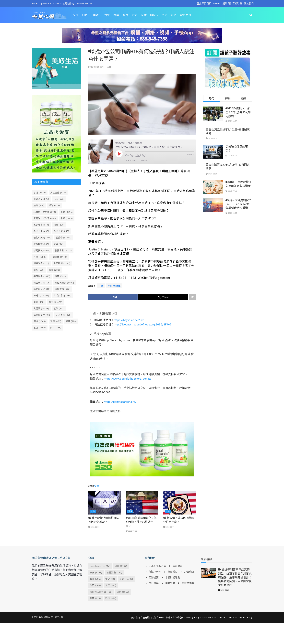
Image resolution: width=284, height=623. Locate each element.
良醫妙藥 (41, 308)
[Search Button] (250, 15)
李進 (39, 270)
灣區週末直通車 (101, 592)
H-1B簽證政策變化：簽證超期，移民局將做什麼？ (141, 522)
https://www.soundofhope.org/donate (127, 378)
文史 (164, 15)
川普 (59, 225)
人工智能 (58, 192)
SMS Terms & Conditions (213, 617)
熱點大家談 (64, 282)
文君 (59, 244)
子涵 (66, 218)
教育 (125, 15)
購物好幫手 (42, 315)
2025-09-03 (224, 590)
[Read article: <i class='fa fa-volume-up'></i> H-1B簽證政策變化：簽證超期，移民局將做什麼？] (142, 503)
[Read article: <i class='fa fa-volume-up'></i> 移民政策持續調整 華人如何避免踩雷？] (104, 503)
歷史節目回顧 (204, 3)
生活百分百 (62, 295)
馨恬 (71, 321)
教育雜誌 (41, 244)
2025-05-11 (169, 527)
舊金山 (55, 302)
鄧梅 (40, 321)
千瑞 (54, 205)
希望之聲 (61, 231)
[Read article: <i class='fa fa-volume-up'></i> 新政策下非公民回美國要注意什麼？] (179, 503)
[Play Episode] (119, 153)
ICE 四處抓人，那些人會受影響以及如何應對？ (238, 112)
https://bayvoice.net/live (129, 320)
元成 (59, 199)
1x (138, 155)
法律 (144, 15)
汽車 (107, 15)
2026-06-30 (94, 527)
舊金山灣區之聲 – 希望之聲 (51, 617)
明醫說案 (41, 263)
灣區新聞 (42, 282)
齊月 (55, 327)
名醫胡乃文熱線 (45, 212)
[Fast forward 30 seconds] (143, 155)
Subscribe (131, 160)
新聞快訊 (42, 250)
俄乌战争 (41, 199)
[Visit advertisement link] (142, 38)
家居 (116, 15)
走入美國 (63, 315)
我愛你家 (63, 237)
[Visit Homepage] (49, 15)
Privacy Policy (192, 617)
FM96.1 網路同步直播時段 (227, 3)
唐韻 (66, 212)
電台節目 (185, 15)
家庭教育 (41, 225)
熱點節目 (42, 289)
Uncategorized (100, 566)
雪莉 (55, 321)
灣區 (60, 276)
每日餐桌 (42, 276)
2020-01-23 (93, 67)
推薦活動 (114, 572)
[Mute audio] (127, 155)
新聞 (84, 15)
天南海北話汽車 (45, 218)
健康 (134, 15)
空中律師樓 (114, 286)
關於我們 (249, 3)
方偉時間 (58, 257)
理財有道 (63, 289)
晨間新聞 (62, 263)
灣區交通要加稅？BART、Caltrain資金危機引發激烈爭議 (238, 204)
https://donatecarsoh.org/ (120, 401)
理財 (95, 15)
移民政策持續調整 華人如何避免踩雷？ (104, 520)
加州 (39, 205)
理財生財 (41, 295)
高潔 (40, 327)
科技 (153, 15)
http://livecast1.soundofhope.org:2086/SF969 (142, 324)
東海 (54, 270)
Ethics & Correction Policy (240, 617)
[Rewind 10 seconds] (131, 155)
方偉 (40, 257)
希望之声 (41, 231)
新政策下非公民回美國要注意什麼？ (178, 520)
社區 (173, 15)
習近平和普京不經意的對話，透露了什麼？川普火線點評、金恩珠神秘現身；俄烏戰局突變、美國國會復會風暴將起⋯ (235, 577)
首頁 (75, 15)
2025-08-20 (132, 531)
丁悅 (101, 286)
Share (144, 160)
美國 (39, 302)
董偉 (59, 308)
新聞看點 (63, 250)
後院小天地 (42, 237)
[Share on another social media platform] (192, 297)
